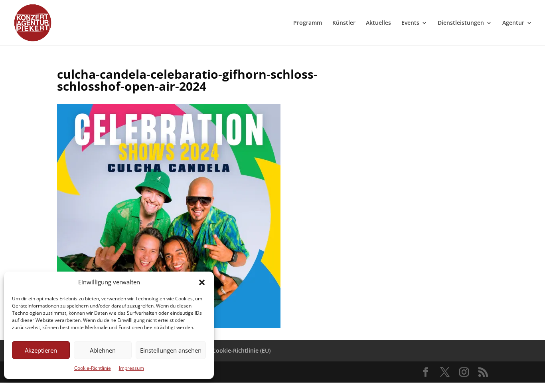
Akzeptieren (41, 350)
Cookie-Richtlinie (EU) (241, 350)
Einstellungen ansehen (170, 350)
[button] (202, 282)
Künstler (343, 23)
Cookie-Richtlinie (92, 368)
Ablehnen (103, 350)
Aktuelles (378, 23)
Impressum (131, 368)
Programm (307, 23)
